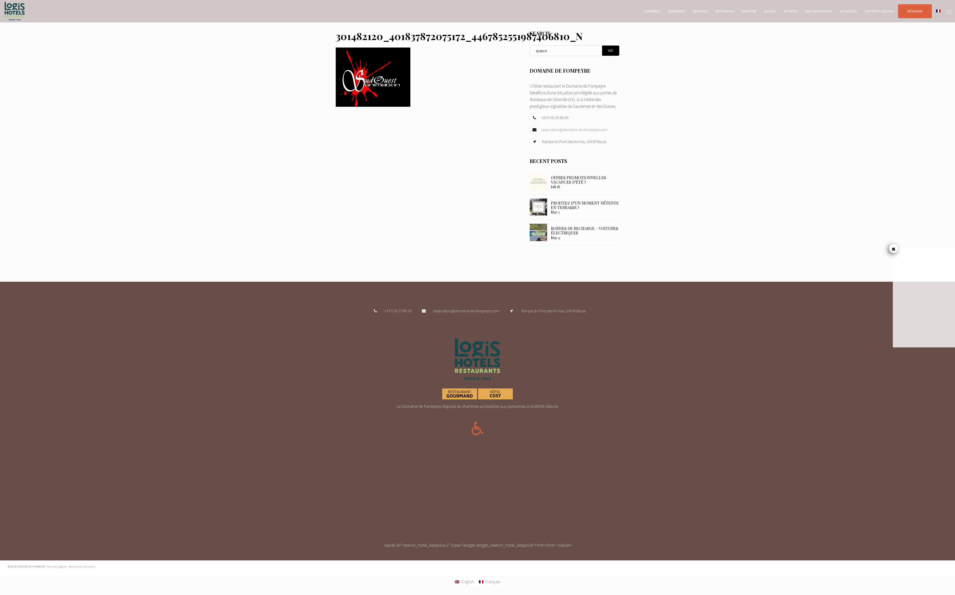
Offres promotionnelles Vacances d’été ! (578, 180)
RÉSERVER (914, 11)
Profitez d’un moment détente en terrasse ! (585, 205)
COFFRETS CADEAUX (879, 11)
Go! (610, 51)
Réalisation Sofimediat (82, 566)
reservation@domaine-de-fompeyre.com (574, 129)
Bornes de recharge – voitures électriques (584, 230)
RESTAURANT (725, 11)
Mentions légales (57, 566)
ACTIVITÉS (790, 11)
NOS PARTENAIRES (818, 11)
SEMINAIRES (676, 11)
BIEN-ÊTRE (749, 11)
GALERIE (770, 11)
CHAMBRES (652, 11)
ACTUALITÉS (848, 11)
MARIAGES (700, 11)
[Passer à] (938, 11)
